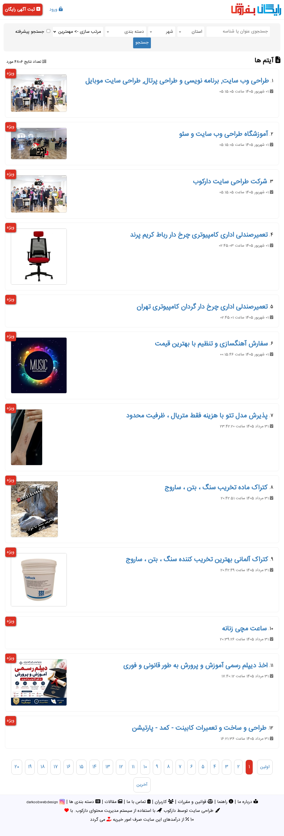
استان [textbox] (197, 32)
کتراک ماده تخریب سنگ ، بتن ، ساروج (216, 487)
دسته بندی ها (82, 802)
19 (30, 767)
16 (68, 767)
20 (16, 767)
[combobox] (191, 31)
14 (94, 767)
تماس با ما (136, 802)
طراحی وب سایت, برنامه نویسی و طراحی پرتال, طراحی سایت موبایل (177, 81)
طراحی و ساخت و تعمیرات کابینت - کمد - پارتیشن (199, 728)
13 (107, 767)
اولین (265, 767)
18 (42, 767)
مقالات (111, 802)
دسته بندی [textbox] (134, 32)
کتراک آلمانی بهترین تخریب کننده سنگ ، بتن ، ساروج (197, 559)
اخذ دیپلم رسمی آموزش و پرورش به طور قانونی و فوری (195, 665)
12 (121, 767)
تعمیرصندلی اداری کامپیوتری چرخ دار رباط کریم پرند (199, 235)
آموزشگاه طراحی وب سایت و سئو (223, 134)
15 (81, 767)
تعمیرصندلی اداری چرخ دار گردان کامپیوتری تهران (202, 307)
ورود (54, 9)
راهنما (223, 802)
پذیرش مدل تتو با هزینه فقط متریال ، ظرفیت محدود (197, 415)
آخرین (142, 785)
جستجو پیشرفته (29, 32)
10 (145, 767)
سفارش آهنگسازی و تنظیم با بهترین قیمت (211, 344)
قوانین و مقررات (192, 802)
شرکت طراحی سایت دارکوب (230, 181)
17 (56, 767)
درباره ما (245, 802)
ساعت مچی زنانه (244, 628)
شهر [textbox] (169, 32)
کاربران (161, 802)
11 (133, 767)
